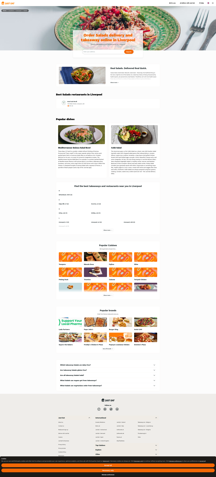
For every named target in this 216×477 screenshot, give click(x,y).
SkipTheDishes (120, 441)
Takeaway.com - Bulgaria (144, 429)
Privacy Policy (62, 444)
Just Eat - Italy (120, 426)
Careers (60, 437)
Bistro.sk (98, 426)
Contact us (61, 426)
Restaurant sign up (63, 429)
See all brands (107, 349)
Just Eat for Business (63, 441)
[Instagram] (105, 409)
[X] (111, 409)
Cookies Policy (62, 452)
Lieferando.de (120, 433)
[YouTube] (117, 409)
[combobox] (103, 52)
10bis (139, 437)
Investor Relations (100, 422)
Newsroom (61, 455)
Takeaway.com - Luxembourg (145, 426)
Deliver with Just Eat (188, 3)
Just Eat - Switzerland (101, 429)
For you (173, 3)
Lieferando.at (120, 429)
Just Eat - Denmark (100, 433)
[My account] (213, 3)
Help (202, 3)
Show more (113, 82)
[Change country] (208, 3)
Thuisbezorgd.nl (142, 433)
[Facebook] (99, 409)
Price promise (62, 448)
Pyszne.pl (119, 437)
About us (60, 422)
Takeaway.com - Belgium (144, 422)
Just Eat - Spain (99, 437)
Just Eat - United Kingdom (102, 441)
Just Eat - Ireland (121, 422)
